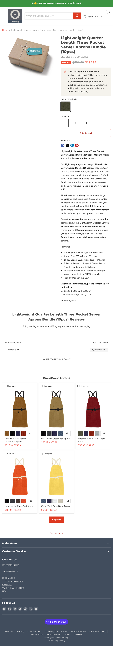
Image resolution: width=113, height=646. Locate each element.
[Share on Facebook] (62, 145)
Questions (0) (98, 349)
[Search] (77, 16)
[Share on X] (67, 145)
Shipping (20, 631)
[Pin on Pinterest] (77, 145)
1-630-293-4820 (10, 571)
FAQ (104, 631)
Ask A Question (100, 342)
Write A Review (13, 342)
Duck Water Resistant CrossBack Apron (15, 440)
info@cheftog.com (10, 564)
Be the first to (56, 358)
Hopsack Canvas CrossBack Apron (91, 440)
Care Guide (94, 631)
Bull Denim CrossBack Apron (55, 438)
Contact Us (8, 631)
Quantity (65, 117)
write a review (63, 358)
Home (5, 30)
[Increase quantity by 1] (86, 123)
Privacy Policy (37, 634)
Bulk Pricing (49, 631)
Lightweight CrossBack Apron (19, 506)
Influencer (78, 634)
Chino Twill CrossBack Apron (55, 506)
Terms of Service (53, 634)
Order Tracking (34, 631)
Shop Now (57, 519)
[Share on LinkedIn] (72, 145)
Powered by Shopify (56, 640)
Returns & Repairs (78, 631)
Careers (67, 634)
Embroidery (62, 631)
